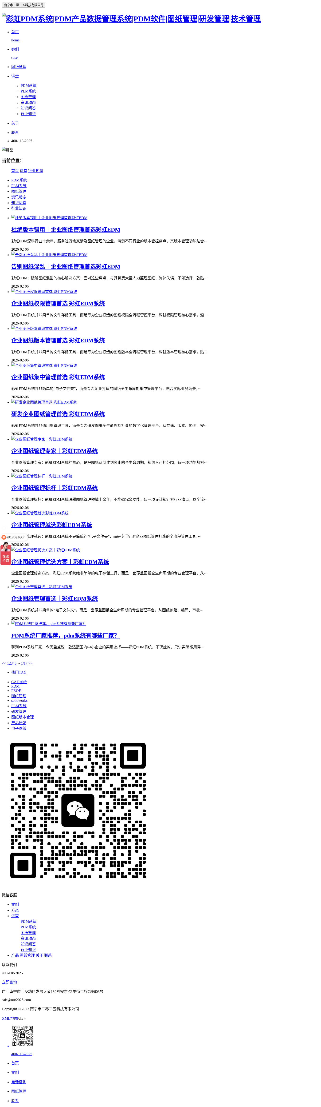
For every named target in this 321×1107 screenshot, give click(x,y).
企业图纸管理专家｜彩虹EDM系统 (54, 451)
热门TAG (19, 672)
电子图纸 (18, 728)
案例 (15, 904)
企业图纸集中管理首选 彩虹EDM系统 (58, 377)
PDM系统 (28, 86)
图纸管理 (28, 97)
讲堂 (23, 171)
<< (4, 663)
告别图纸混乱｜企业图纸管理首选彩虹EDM (65, 267)
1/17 (24, 663)
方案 (15, 910)
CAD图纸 (19, 682)
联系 (48, 955)
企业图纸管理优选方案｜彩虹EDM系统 (60, 562)
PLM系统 (28, 91)
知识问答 (28, 108)
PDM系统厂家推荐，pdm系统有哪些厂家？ (65, 636)
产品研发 (18, 723)
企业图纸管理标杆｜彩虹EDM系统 (54, 488)
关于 (39, 955)
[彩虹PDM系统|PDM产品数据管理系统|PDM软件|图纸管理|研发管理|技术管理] (131, 19)
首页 (15, 171)
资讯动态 (28, 102)
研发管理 (18, 712)
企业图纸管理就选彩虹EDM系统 (51, 525)
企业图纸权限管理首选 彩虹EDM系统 (58, 304)
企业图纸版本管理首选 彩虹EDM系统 (58, 340)
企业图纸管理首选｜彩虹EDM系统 (54, 599)
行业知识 (28, 114)
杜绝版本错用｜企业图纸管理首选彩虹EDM (65, 230)
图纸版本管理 (22, 717)
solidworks (19, 700)
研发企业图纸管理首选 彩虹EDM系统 (58, 414)
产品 (15, 955)
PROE (16, 691)
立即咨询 (9, 982)
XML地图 (10, 1018)
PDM (15, 686)
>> (30, 663)
